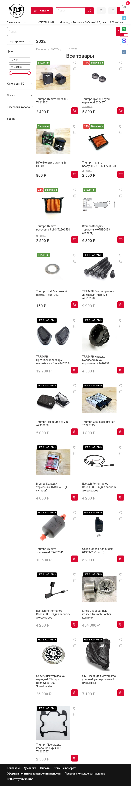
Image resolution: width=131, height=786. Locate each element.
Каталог (45, 10)
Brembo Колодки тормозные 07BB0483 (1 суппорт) (97, 229)
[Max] (124, 40)
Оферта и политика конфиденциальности (34, 773)
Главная (41, 49)
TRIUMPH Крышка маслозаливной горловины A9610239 (95, 360)
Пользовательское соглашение (85, 773)
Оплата (45, 768)
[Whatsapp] (124, 29)
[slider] (10, 73)
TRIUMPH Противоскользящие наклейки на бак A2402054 (53, 360)
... (65, 49)
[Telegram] (124, 18)
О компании (13, 22)
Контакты (13, 768)
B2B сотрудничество (20, 779)
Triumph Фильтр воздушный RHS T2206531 (99, 164)
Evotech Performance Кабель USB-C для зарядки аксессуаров (53, 614)
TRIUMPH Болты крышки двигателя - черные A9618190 (98, 295)
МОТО (55, 49)
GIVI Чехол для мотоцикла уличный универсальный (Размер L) (99, 679)
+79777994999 (46, 22)
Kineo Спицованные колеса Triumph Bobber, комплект (96, 614)
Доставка (30, 768)
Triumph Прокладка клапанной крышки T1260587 (48, 748)
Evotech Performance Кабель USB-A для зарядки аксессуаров (99, 487)
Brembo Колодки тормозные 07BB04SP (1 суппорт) (51, 487)
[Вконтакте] (124, 52)
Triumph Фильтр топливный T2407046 (49, 550)
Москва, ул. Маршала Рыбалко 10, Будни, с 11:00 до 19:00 (92, 22)
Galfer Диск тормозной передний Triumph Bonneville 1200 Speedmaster (50, 681)
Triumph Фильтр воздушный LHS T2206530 (53, 227)
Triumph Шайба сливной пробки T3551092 (51, 293)
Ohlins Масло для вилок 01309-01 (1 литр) (97, 550)
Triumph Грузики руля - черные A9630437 (96, 100)
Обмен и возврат (65, 768)
